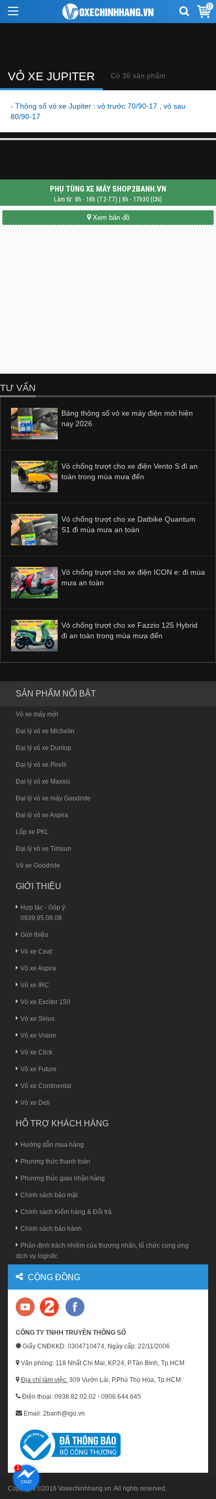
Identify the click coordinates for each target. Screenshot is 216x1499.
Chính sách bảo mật (49, 1195)
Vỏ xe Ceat (36, 951)
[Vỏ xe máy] (108, 11)
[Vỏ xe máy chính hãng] (75, 1306)
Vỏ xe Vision (38, 1035)
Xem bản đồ (111, 217)
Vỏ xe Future (38, 1069)
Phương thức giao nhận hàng (62, 1178)
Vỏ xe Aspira (38, 968)
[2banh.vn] (26, 1307)
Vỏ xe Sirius (37, 1018)
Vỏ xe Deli (35, 1102)
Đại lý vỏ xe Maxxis (43, 781)
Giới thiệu (34, 934)
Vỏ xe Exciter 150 (45, 1002)
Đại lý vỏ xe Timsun (43, 848)
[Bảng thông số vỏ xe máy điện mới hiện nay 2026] (34, 423)
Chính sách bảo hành (51, 1228)
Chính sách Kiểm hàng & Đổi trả (66, 1212)
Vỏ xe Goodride (38, 865)
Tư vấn (18, 388)
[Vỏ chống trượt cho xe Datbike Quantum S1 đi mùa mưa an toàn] (34, 529)
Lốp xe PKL (32, 832)
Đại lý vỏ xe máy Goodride (53, 798)
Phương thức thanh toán (55, 1161)
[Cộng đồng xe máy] (49, 1306)
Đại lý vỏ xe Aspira (42, 815)
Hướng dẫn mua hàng (52, 1144)
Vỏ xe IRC (34, 985)
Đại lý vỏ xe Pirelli (41, 764)
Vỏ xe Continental (45, 1086)
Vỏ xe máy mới (37, 714)
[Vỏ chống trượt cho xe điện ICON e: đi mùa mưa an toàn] (34, 582)
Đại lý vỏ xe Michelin (45, 731)
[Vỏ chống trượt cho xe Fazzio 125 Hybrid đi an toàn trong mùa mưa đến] (34, 635)
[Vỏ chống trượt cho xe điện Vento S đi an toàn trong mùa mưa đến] (34, 476)
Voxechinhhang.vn (84, 1488)
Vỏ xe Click (36, 1052)
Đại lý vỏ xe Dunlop (43, 748)
